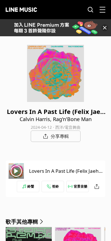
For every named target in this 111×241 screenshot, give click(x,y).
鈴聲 (30, 186)
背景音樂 (80, 186)
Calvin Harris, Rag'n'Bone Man (56, 119)
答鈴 (55, 186)
